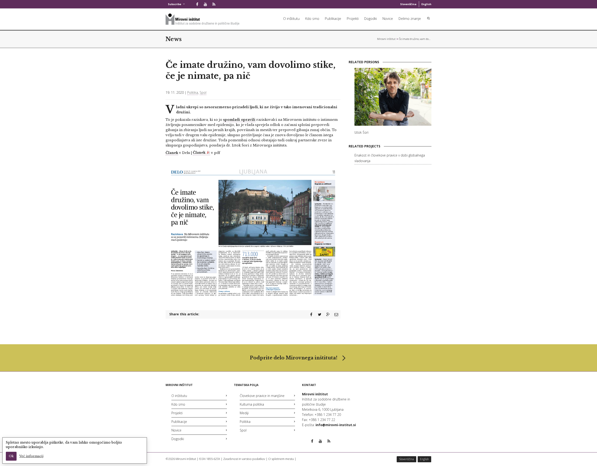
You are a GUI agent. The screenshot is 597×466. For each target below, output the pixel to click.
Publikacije (333, 18)
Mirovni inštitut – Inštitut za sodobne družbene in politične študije (386, 39)
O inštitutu (291, 18)
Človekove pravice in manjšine (262, 395)
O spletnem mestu (281, 459)
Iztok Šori (361, 132)
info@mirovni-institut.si (336, 425)
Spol (203, 92)
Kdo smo (312, 18)
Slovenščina (408, 4)
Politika (192, 92)
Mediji (244, 413)
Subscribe (174, 4)
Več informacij (31, 456)
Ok (11, 456)
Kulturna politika (252, 404)
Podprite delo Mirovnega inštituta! (293, 358)
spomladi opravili (239, 120)
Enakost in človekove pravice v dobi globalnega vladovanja (389, 158)
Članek (172, 153)
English (426, 4)
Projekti (353, 18)
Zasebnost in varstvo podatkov (244, 459)
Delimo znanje (410, 18)
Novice (387, 18)
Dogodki (370, 18)
